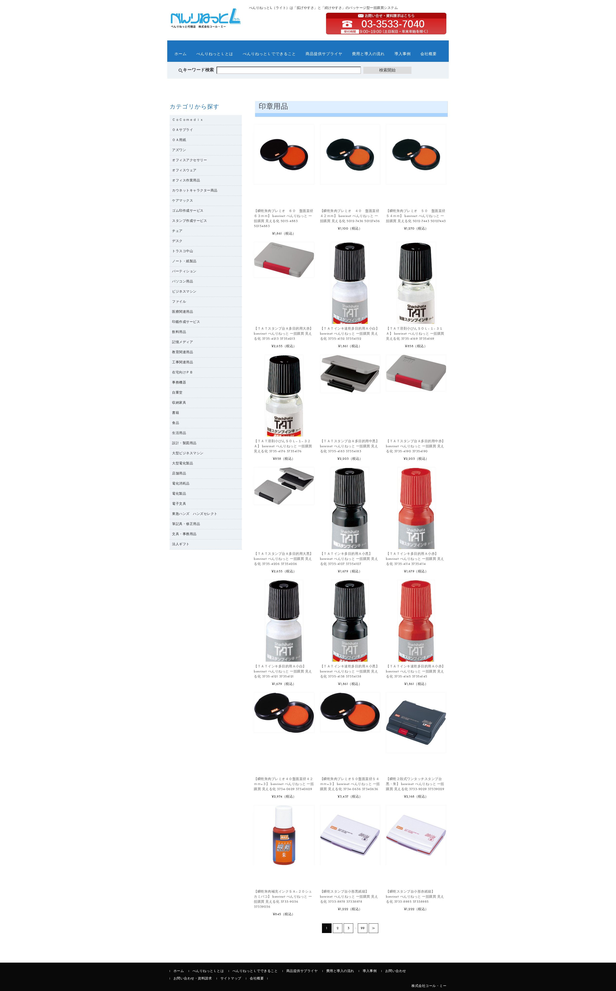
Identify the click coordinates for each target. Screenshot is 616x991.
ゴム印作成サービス (188, 211)
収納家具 (179, 403)
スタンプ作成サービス (189, 221)
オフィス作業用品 (186, 180)
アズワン (179, 150)
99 (363, 928)
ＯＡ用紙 (179, 140)
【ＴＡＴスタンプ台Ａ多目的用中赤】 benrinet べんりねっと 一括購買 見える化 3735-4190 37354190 (415, 446)
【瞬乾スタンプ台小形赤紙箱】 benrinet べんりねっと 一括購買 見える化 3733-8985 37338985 (415, 897)
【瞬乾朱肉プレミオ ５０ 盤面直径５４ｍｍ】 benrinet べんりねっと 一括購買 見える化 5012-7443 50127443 (416, 216)
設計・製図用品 (184, 443)
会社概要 (428, 54)
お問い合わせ (395, 971)
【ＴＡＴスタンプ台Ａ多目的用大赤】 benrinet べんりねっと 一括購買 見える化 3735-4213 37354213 (283, 334)
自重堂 (177, 393)
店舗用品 (179, 473)
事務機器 (179, 382)
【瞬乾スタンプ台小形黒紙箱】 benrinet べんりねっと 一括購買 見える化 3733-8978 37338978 (349, 897)
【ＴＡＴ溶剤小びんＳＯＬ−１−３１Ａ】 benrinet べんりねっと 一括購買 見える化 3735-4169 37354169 (415, 334)
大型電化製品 (182, 463)
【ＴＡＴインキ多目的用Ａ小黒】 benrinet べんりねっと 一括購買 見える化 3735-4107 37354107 (349, 559)
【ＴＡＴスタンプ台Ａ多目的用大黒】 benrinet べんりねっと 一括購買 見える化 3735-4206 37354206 (283, 559)
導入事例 (402, 54)
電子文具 (179, 504)
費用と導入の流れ (368, 54)
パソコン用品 (182, 281)
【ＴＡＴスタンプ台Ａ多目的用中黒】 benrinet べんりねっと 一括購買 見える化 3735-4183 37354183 (349, 446)
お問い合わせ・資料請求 (192, 978)
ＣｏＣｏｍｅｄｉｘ (188, 120)
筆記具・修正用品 (186, 524)
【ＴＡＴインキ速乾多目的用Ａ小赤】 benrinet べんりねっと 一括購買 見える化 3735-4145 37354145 (415, 671)
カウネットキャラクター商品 (195, 190)
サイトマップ (230, 978)
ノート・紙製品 (184, 261)
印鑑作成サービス (186, 322)
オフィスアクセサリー (189, 160)
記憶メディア (182, 342)
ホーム (180, 54)
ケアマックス (182, 201)
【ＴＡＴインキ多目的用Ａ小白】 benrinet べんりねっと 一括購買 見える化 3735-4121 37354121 (283, 671)
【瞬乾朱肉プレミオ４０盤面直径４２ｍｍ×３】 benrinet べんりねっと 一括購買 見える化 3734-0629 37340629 (284, 784)
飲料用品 (179, 332)
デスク (177, 241)
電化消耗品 (181, 484)
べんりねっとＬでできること (269, 54)
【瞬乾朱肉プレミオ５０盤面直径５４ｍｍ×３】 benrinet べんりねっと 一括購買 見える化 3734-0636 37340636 (350, 784)
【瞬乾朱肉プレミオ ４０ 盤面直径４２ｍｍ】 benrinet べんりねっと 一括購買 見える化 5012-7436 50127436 (350, 216)
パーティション (184, 271)
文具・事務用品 (184, 534)
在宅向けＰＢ (182, 372)
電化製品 (179, 494)
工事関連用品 (182, 362)
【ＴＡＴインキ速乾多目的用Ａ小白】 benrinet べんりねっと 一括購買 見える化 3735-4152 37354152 (349, 334)
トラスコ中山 (182, 251)
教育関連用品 (182, 352)
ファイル (179, 302)
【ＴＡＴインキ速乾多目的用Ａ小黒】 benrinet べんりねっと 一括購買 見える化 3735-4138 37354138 (349, 671)
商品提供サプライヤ (324, 54)
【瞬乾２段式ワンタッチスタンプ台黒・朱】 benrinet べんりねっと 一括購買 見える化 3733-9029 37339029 (415, 784)
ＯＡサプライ (182, 130)
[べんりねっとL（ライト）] (206, 25)
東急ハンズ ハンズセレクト (195, 514)
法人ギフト (181, 544)
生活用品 (179, 433)
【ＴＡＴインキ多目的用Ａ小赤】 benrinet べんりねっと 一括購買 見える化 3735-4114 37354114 (415, 559)
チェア (177, 231)
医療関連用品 (182, 312)
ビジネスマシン (184, 292)
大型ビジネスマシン (188, 453)
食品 (175, 423)
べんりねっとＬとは (214, 54)
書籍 (175, 413)
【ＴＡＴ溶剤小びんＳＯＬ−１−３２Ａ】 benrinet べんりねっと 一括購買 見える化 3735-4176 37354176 (283, 446)
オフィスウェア (184, 170)
